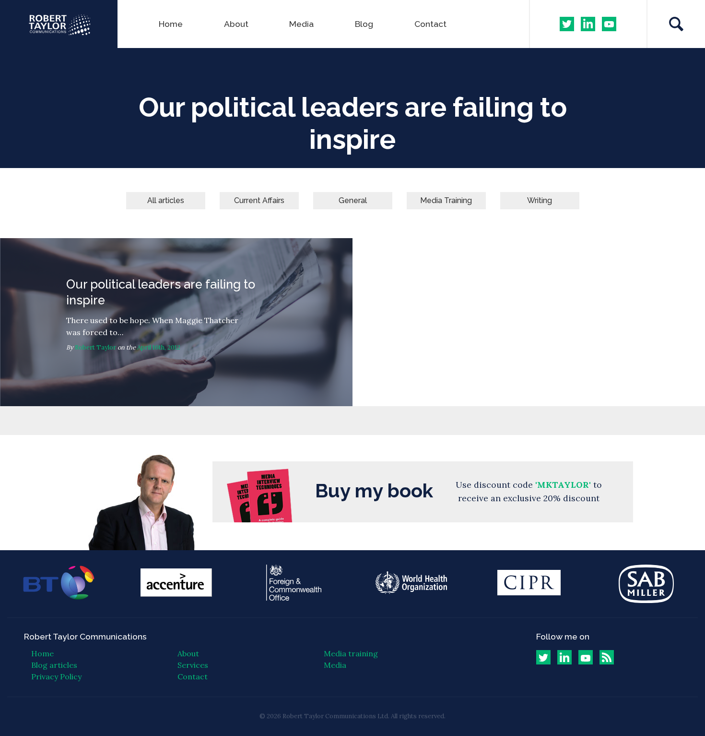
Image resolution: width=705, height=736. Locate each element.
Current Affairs (259, 200)
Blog (364, 24)
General (353, 200)
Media (301, 24)
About (236, 24)
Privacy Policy (56, 676)
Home (171, 24)
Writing (539, 200)
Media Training (446, 200)
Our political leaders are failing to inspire (176, 322)
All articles (165, 200)
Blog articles (54, 665)
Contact (430, 24)
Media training (351, 653)
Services (192, 665)
